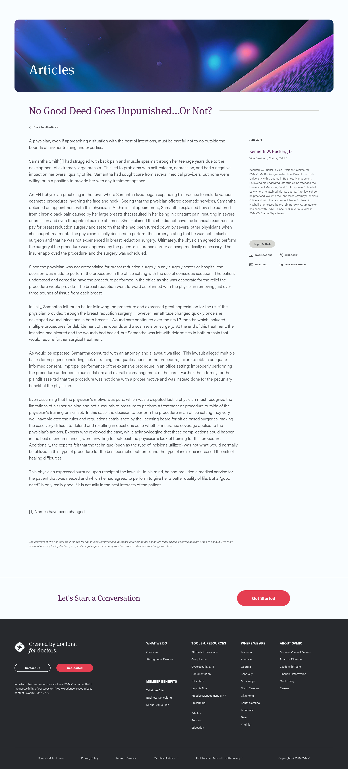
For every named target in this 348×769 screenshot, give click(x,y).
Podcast (196, 720)
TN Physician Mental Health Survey (218, 758)
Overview (152, 652)
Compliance (198, 659)
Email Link (260, 264)
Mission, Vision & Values (295, 652)
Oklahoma (247, 695)
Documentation (201, 674)
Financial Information (293, 674)
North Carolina (250, 688)
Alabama (246, 652)
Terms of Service (126, 758)
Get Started (263, 598)
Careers (284, 688)
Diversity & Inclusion (51, 758)
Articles (196, 713)
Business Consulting (159, 697)
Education (197, 681)
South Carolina (250, 703)
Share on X (291, 255)
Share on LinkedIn (295, 264)
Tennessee (247, 710)
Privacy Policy (89, 758)
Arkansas (246, 659)
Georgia (246, 666)
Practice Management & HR (208, 695)
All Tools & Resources (204, 652)
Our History (287, 681)
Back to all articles (46, 127)
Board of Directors (291, 659)
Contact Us (32, 668)
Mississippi (248, 681)
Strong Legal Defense (159, 659)
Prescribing (198, 703)
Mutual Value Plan (157, 705)
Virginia (245, 724)
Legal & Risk (199, 688)
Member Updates (164, 758)
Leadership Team (290, 666)
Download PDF (263, 255)
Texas (244, 717)
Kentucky (246, 674)
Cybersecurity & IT (202, 666)
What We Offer (155, 690)
